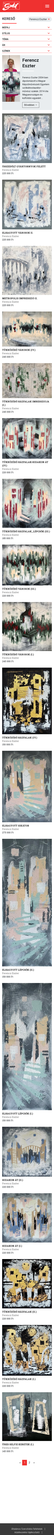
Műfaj (6, 27)
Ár (3, 45)
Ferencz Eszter (10, 169)
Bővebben (29, 105)
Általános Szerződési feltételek (26, 1529)
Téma (5, 39)
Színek (6, 51)
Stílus (6, 33)
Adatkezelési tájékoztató (27, 1532)
